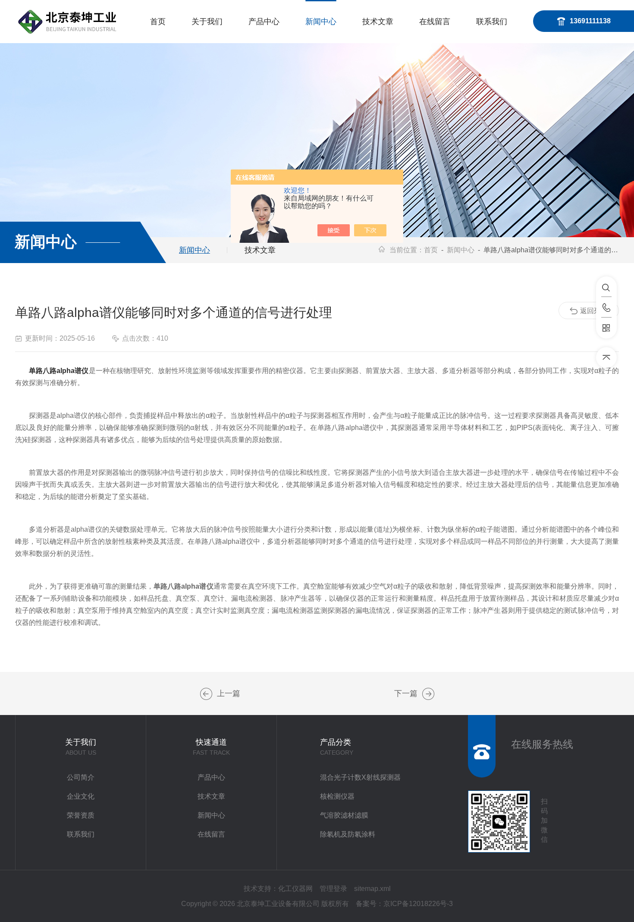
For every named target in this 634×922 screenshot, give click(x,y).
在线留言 (434, 21)
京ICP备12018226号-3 (418, 903)
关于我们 (207, 21)
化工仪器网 (295, 888)
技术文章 (377, 21)
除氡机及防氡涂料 (347, 834)
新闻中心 (320, 21)
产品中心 (263, 21)
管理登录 (333, 888)
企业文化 (80, 796)
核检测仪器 (337, 796)
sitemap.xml (372, 888)
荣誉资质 (80, 815)
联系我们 (491, 21)
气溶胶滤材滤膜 (344, 815)
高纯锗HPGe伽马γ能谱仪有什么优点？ (206, 693)
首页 (158, 21)
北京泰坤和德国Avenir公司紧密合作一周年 (428, 693)
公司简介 (80, 777)
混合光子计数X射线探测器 (360, 777)
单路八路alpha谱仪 (58, 370)
